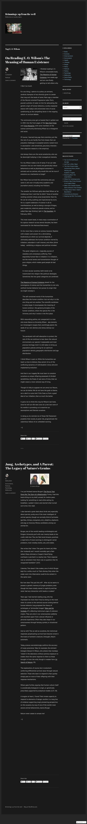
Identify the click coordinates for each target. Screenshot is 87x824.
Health (66, 60)
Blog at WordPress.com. (30, 807)
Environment (9, 484)
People (66, 64)
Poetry (66, 66)
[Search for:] (71, 107)
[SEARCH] (80, 107)
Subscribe (66, 123)
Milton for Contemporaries (72, 179)
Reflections (8, 490)
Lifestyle (66, 62)
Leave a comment (10, 80)
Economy (66, 54)
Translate (75, 138)
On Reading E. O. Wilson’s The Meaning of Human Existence (27, 60)
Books (66, 52)
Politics (66, 71)
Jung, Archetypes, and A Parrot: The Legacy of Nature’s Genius (29, 466)
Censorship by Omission (71, 194)
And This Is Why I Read (71, 164)
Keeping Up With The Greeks (72, 196)
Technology (67, 79)
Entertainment (68, 56)
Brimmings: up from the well (20, 14)
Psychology (8, 488)
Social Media (68, 77)
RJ (5, 72)
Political (7, 77)
